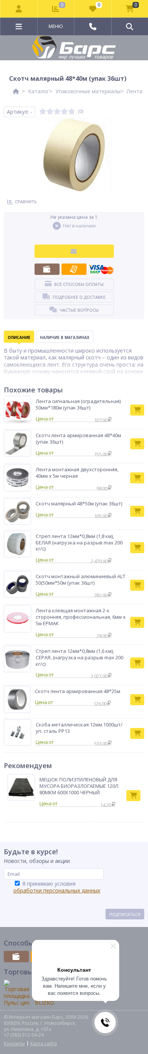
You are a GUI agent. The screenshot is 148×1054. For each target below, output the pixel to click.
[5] (71, 111)
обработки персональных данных (56, 890)
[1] (42, 111)
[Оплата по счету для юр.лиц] (74, 269)
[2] (50, 111)
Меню (56, 26)
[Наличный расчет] (47, 269)
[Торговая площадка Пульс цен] (17, 993)
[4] (64, 111)
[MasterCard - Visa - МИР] (100, 269)
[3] (57, 111)
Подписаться (124, 914)
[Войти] (19, 8)
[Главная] (16, 91)
